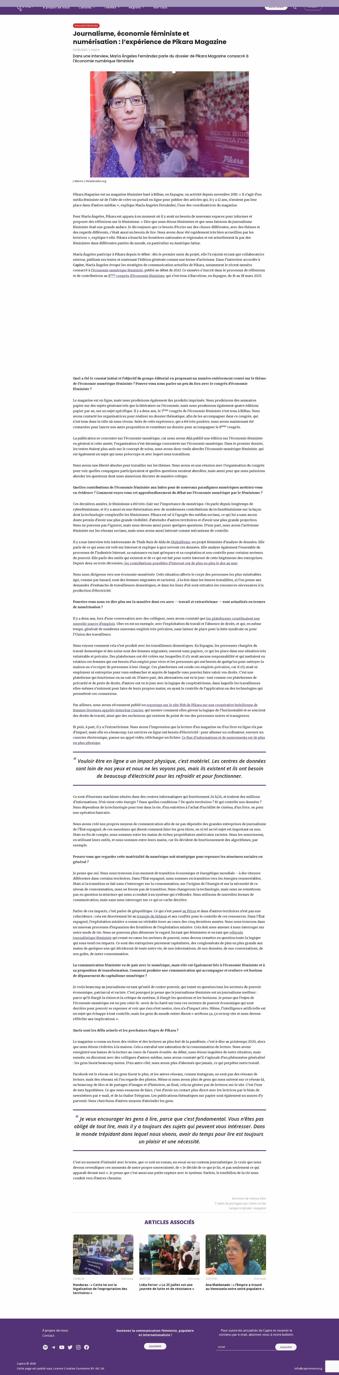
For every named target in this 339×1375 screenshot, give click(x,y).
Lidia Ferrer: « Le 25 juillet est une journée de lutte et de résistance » (166, 1287)
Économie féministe (86, 25)
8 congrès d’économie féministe (136, 276)
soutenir (155, 1346)
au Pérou (189, 911)
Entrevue (127, 1278)
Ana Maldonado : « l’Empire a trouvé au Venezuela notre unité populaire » (235, 1287)
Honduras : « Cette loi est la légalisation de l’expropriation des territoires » (100, 1289)
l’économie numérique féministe (117, 270)
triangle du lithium (152, 916)
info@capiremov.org (308, 1368)
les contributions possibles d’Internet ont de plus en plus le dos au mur (180, 563)
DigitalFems (180, 542)
